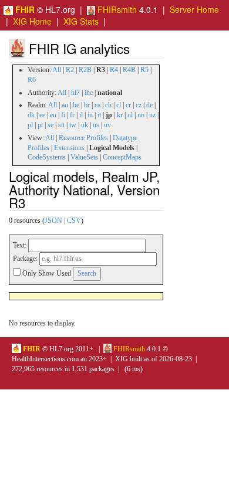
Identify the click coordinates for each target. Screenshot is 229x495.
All (56, 70)
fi (63, 115)
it (99, 115)
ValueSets (84, 157)
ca (97, 105)
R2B (85, 70)
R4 (114, 70)
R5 (144, 70)
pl (30, 125)
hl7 (75, 93)
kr (120, 115)
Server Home (194, 9)
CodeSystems (47, 157)
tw (72, 125)
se (50, 125)
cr (128, 105)
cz (139, 105)
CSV (74, 220)
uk (84, 125)
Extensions (69, 148)
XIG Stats (81, 21)
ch (108, 105)
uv (107, 125)
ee (42, 115)
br (87, 105)
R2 (70, 70)
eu (53, 115)
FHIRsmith (116, 9)
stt (61, 125)
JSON (53, 220)
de (149, 105)
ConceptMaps (122, 157)
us (96, 125)
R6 (32, 80)
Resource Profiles (83, 138)
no (140, 115)
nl (130, 115)
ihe (89, 93)
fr (72, 115)
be (76, 105)
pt (40, 125)
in (90, 115)
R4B (129, 70)
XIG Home (32, 21)
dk (31, 115)
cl (118, 105)
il (81, 115)
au (65, 105)
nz (152, 115)
